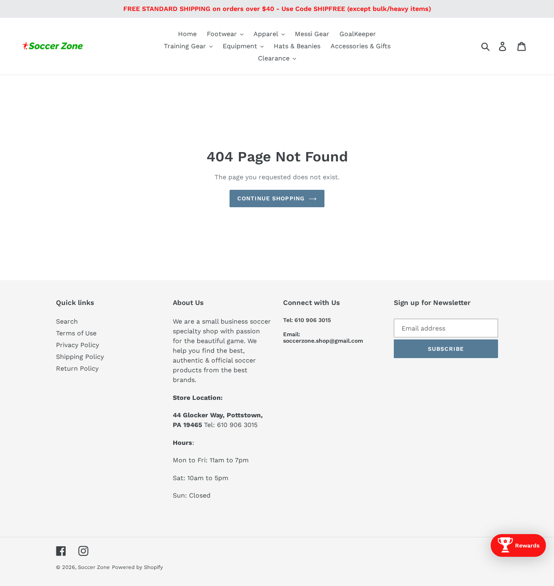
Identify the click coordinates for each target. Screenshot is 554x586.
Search (67, 321)
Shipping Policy (80, 357)
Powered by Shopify (137, 567)
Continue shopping (271, 198)
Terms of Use (76, 333)
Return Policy (77, 368)
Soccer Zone (94, 567)
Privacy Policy (77, 345)
